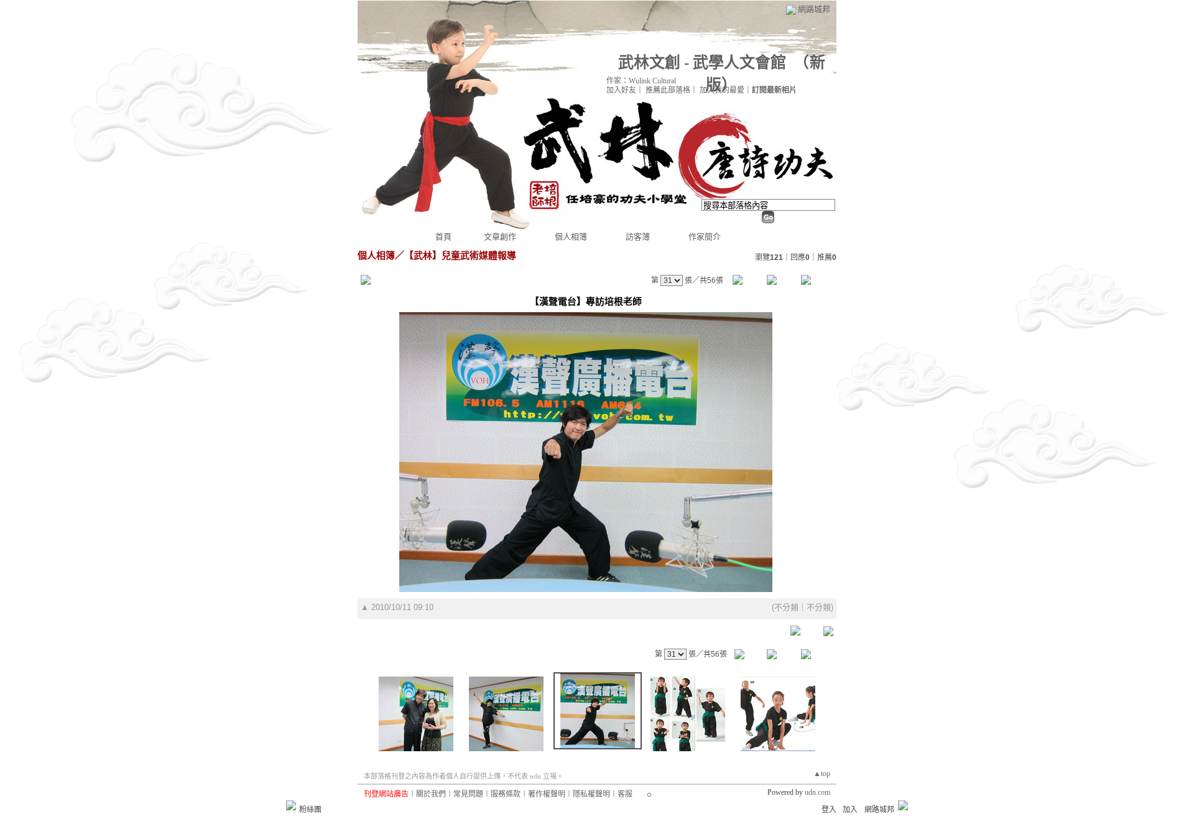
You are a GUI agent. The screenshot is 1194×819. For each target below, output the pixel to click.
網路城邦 (814, 9)
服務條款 (506, 794)
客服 (625, 794)
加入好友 (621, 90)
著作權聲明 (546, 794)
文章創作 (500, 236)
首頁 (443, 236)
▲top (821, 773)
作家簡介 (704, 236)
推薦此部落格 (668, 90)
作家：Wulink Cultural (641, 80)
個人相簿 (571, 236)
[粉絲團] (291, 805)
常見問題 (468, 794)
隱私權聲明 (591, 794)
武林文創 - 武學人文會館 (702, 62)
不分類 (786, 607)
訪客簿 (638, 236)
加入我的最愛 (722, 90)
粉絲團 (310, 809)
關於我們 (431, 794)
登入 (828, 809)
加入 (850, 809)
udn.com (817, 792)
